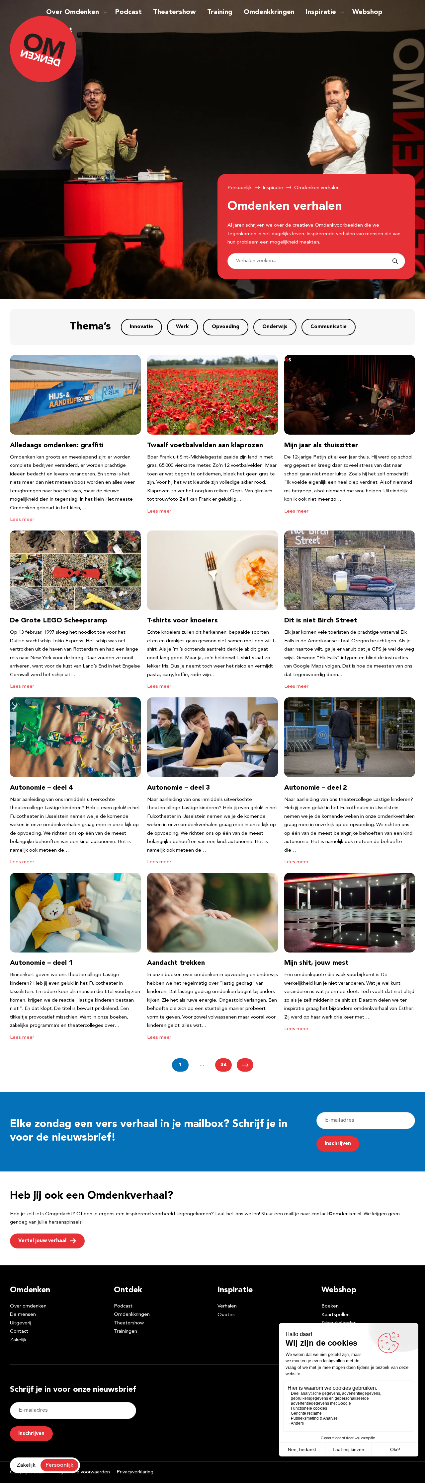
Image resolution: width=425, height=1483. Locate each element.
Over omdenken (28, 1306)
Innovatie (141, 326)
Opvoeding (225, 326)
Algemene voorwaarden (83, 1472)
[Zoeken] (395, 261)
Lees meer (22, 520)
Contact (19, 1331)
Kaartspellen (335, 1314)
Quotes (226, 1314)
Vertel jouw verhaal (42, 1240)
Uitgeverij (20, 1323)
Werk (182, 326)
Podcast (128, 12)
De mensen (23, 1314)
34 (223, 1065)
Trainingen (125, 1331)
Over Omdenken (72, 12)
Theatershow (174, 12)
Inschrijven (338, 1143)
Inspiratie (321, 12)
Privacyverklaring (135, 1472)
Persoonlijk (239, 187)
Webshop (367, 12)
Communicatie (328, 326)
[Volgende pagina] (245, 1065)
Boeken (330, 1306)
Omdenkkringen (269, 12)
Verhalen (227, 1306)
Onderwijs (275, 326)
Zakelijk (18, 1340)
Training (219, 12)
